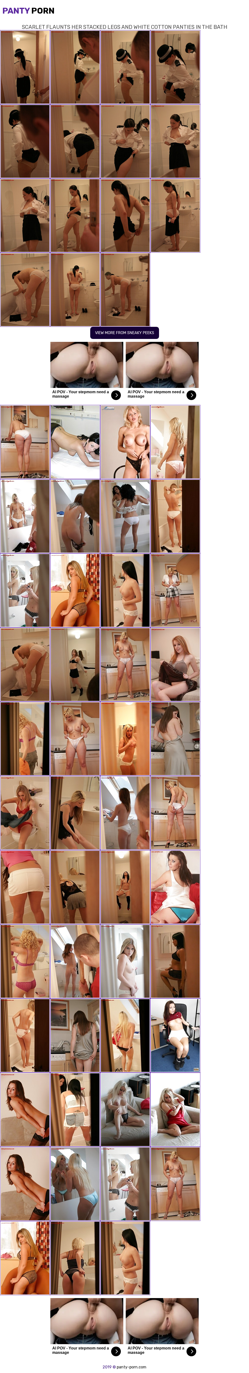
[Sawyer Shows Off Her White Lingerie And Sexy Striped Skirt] (25, 442)
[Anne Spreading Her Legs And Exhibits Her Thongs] (175, 813)
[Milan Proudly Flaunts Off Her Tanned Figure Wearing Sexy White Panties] (125, 664)
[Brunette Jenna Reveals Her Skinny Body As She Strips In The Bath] (175, 961)
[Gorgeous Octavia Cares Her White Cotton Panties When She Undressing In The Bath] (125, 739)
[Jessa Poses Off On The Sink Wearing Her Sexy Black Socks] (125, 887)
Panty (28, 11)
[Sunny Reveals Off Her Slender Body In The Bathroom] (125, 516)
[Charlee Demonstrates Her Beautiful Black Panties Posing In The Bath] (75, 664)
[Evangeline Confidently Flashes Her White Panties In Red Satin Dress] (175, 442)
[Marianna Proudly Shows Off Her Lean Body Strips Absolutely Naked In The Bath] (125, 813)
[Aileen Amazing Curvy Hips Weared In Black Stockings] (25, 1035)
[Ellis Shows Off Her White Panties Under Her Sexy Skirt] (75, 516)
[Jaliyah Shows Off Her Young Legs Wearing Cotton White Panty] (125, 442)
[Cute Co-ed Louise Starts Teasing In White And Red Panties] (175, 516)
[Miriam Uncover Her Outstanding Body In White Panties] (125, 1035)
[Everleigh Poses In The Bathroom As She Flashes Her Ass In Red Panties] (25, 813)
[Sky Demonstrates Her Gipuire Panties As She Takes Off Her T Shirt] (25, 961)
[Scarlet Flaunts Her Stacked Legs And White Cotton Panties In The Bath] (25, 664)
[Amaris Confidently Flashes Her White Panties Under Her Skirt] (75, 590)
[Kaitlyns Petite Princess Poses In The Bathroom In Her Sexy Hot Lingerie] (175, 887)
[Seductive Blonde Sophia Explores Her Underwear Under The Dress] (175, 1110)
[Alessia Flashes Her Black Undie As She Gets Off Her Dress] (75, 813)
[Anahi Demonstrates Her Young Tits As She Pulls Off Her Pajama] (125, 961)
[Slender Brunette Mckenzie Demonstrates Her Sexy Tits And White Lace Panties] (25, 1110)
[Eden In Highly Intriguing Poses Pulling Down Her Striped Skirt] (75, 739)
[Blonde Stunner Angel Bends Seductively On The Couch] (125, 1110)
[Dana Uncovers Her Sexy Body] (75, 1184)
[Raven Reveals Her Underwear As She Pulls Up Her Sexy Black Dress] (75, 887)
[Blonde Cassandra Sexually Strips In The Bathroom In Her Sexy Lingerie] (25, 739)
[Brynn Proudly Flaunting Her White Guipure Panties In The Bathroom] (75, 1110)
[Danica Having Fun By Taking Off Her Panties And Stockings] (175, 664)
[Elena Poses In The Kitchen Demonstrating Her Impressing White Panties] (175, 739)
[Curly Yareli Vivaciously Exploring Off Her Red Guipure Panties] (75, 961)
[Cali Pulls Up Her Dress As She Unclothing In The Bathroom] (75, 1258)
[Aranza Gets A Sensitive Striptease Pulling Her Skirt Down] (175, 1035)
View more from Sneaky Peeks (124, 332)
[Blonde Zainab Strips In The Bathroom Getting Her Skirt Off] (25, 590)
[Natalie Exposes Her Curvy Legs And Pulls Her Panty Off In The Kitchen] (175, 590)
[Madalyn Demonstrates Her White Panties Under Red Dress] (25, 516)
